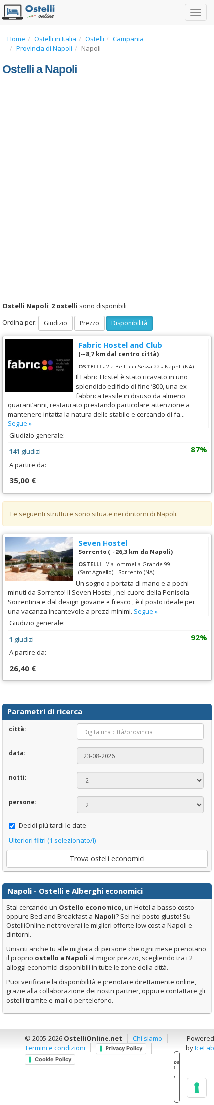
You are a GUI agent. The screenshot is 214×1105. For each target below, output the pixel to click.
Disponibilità (129, 323)
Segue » (20, 423)
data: (17, 753)
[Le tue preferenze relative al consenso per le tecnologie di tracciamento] (196, 1087)
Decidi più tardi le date (52, 825)
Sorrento (92, 552)
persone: (22, 802)
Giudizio (55, 323)
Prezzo (89, 323)
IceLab (204, 1047)
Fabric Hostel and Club (120, 345)
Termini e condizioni (55, 1047)
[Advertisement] (107, 189)
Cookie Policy (53, 1059)
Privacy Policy (124, 1048)
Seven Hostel (102, 543)
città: (17, 729)
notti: (17, 777)
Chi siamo (147, 1038)
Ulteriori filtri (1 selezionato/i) (52, 840)
